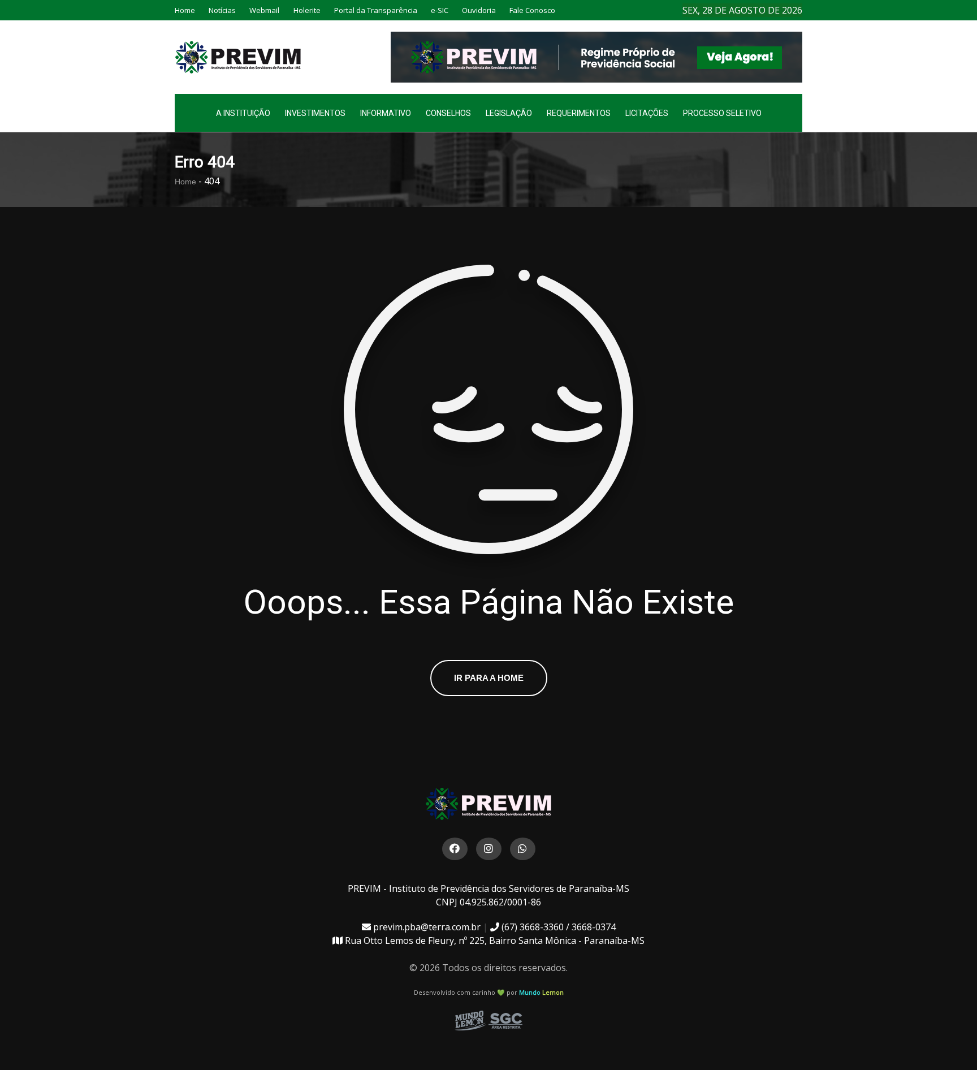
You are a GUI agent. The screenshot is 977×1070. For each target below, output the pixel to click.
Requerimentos (579, 113)
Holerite (307, 10)
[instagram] (489, 849)
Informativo (385, 113)
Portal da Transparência (375, 10)
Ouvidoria (479, 10)
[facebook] (455, 849)
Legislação (509, 113)
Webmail (264, 10)
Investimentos (315, 113)
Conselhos (448, 113)
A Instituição (243, 113)
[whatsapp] (522, 849)
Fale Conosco (532, 10)
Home (185, 10)
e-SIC (439, 10)
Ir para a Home (489, 678)
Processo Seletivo (722, 113)
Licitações (646, 113)
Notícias (222, 10)
